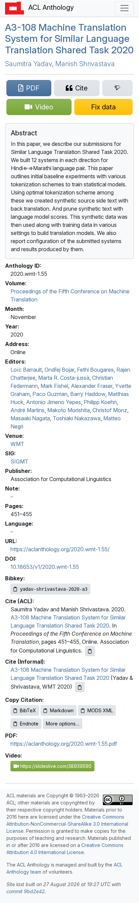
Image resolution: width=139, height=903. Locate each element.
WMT (17, 444)
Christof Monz (109, 410)
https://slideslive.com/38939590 (55, 766)
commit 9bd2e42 (25, 891)
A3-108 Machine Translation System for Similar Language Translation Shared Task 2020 (69, 39)
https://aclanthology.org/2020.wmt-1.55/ (60, 549)
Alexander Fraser (91, 385)
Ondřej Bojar (59, 369)
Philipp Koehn (100, 402)
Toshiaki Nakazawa (77, 418)
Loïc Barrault (26, 369)
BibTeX (28, 710)
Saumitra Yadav (28, 64)
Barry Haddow (87, 394)
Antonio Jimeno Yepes (53, 402)
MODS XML (100, 710)
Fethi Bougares (95, 369)
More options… (62, 723)
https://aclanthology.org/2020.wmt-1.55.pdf (63, 743)
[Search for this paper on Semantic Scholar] (117, 88)
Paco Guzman (49, 394)
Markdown (62, 710)
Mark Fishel (54, 385)
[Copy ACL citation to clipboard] (90, 651)
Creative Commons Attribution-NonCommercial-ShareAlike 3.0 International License (67, 824)
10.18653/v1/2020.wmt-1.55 (44, 566)
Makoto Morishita (68, 410)
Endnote (29, 723)
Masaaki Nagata (30, 418)
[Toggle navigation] (124, 8)
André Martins (27, 410)
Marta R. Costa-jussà (63, 377)
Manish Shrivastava (85, 64)
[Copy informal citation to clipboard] (80, 687)
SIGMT (19, 461)
